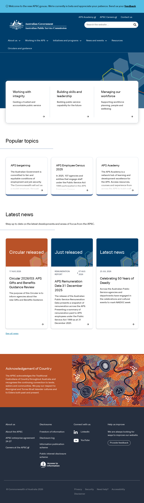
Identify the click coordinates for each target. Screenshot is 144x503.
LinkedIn (86, 433)
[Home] (38, 25)
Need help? (102, 489)
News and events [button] (95, 41)
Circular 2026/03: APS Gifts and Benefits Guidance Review (25, 283)
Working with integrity (22, 94)
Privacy (78, 489)
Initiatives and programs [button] (65, 41)
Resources (117, 41)
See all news (12, 334)
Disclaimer (79, 494)
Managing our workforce (111, 94)
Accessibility (118, 489)
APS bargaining (20, 165)
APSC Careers (108, 17)
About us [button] (12, 41)
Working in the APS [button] (35, 41)
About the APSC (14, 432)
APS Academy (86, 17)
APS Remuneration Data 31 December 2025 (68, 286)
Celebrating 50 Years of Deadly (117, 281)
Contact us (126, 17)
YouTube (86, 441)
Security (89, 489)
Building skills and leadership (69, 94)
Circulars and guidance (20, 48)
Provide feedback (119, 443)
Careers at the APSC (17, 448)
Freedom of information (52, 432)
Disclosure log (47, 438)
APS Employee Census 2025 (70, 167)
